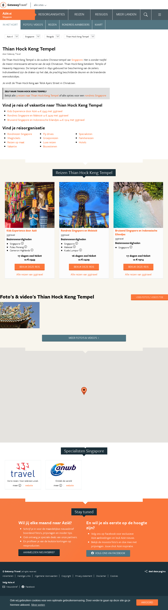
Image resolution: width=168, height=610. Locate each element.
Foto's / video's (33, 25)
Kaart (99, 25)
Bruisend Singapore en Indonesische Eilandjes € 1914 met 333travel (46, 120)
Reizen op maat (15, 142)
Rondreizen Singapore (19, 134)
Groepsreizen (50, 138)
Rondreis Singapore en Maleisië (79, 230)
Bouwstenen (50, 146)
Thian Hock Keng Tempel (77, 36)
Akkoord (147, 602)
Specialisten (85, 134)
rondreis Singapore (95, 95)
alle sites (39, 5)
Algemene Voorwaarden (46, 576)
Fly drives (48, 134)
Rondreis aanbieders (75, 25)
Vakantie (12, 146)
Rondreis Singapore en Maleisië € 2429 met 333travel (37, 115)
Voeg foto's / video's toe (149, 297)
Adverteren (7, 576)
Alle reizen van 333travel (29, 274)
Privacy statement (83, 576)
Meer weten (38, 604)
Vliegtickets (13, 138)
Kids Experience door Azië (22, 230)
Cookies (114, 576)
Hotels (82, 142)
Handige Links (24, 576)
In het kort (10, 25)
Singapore (29, 36)
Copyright (66, 576)
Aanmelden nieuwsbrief (39, 552)
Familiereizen (86, 138)
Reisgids (50, 36)
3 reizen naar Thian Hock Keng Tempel (37, 95)
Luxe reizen (49, 142)
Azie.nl (10, 36)
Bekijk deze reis (30, 267)
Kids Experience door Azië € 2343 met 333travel (35, 111)
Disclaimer (101, 576)
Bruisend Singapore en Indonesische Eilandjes (136, 232)
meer (15, 485)
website (29, 485)
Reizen (52, 25)
